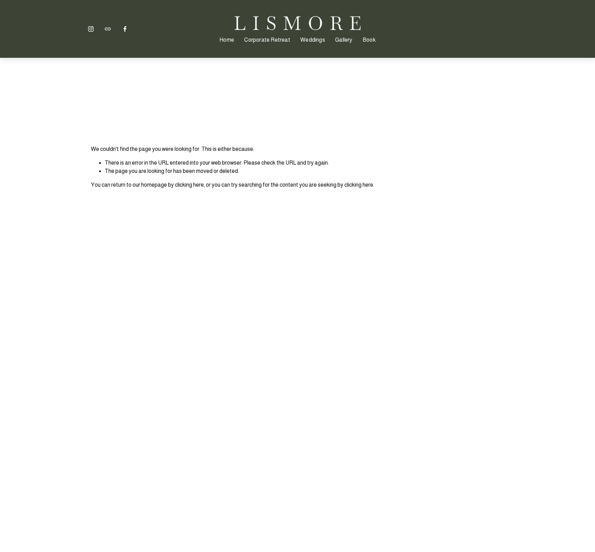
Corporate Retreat (267, 40)
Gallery (343, 40)
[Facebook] (125, 28)
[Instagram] (90, 28)
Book (369, 40)
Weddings (312, 40)
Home (226, 40)
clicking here (189, 185)
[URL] (107, 28)
